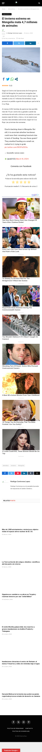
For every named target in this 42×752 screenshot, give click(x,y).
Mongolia (21, 465)
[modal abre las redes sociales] (16, 79)
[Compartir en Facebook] (3, 79)
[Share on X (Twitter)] (18, 43)
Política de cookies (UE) (20, 731)
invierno (13, 465)
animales (5, 465)
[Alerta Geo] (21, 3)
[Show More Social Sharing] (38, 43)
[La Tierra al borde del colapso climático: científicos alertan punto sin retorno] (21, 548)
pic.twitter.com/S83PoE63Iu (16, 147)
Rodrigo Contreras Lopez (15, 33)
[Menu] (3, 3)
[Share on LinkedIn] (30, 43)
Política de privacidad (15, 728)
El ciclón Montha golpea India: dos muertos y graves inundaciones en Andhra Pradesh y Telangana (18, 629)
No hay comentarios (9, 38)
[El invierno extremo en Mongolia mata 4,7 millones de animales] (21, 59)
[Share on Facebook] (7, 43)
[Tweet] (8, 79)
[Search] (39, 3)
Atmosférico (7, 14)
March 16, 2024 (22, 159)
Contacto (29, 728)
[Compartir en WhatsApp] (12, 79)
